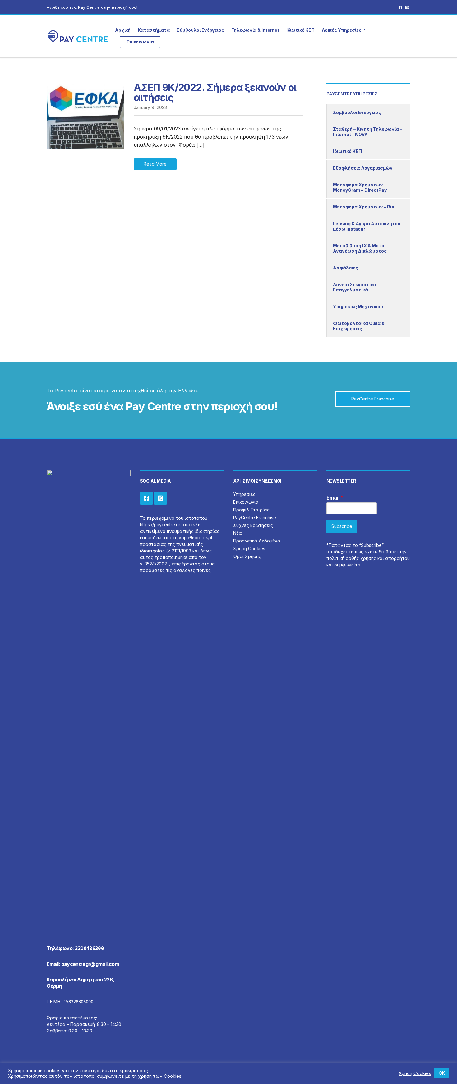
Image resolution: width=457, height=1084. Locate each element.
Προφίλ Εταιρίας (251, 509)
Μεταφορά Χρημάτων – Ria (363, 206)
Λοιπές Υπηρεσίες (342, 30)
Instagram (407, 7)
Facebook (401, 7)
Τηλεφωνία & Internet (255, 30)
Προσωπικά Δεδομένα (256, 540)
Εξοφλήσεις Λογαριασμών (363, 168)
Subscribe (341, 526)
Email (335, 498)
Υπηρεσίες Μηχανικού (358, 306)
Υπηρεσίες (244, 494)
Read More (155, 164)
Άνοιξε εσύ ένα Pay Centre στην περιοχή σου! (92, 7)
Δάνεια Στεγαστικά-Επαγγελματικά (355, 287)
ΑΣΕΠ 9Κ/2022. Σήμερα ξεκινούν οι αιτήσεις (215, 92)
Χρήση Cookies (249, 548)
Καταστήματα (153, 30)
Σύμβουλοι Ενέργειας (200, 30)
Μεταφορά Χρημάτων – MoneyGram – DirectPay (360, 187)
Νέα (237, 533)
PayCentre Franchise (372, 398)
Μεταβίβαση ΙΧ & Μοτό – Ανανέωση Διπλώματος (360, 248)
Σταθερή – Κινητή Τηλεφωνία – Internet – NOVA (367, 131)
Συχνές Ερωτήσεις (253, 525)
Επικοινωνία (140, 41)
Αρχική (123, 30)
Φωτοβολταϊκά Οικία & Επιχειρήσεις (359, 326)
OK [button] (442, 1073)
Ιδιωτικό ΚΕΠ (300, 30)
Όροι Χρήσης (247, 556)
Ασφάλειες (345, 267)
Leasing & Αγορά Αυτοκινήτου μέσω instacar (366, 226)
